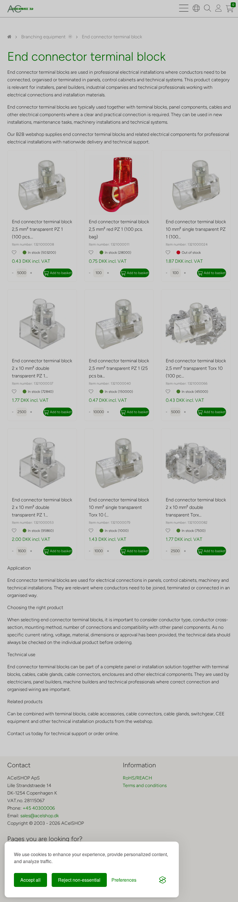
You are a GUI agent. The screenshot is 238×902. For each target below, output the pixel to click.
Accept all (30, 879)
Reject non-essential (79, 879)
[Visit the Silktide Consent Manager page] (163, 880)
